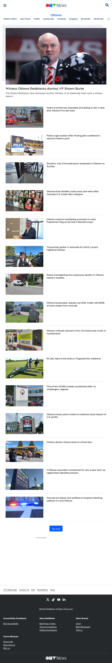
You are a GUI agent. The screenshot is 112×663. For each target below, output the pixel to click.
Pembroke (99, 19)
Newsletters (42, 590)
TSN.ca (79, 630)
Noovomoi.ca (9, 645)
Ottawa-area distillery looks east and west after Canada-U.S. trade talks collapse (73, 193)
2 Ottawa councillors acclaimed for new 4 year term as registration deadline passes (76, 471)
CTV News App (10, 590)
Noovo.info (8, 642)
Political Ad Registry (48, 630)
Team (52, 590)
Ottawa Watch (10, 19)
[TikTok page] (53, 599)
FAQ (33, 590)
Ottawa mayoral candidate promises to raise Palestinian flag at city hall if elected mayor (71, 220)
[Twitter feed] (47, 599)
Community (48, 19)
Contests (61, 19)
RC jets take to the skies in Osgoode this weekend (74, 358)
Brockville (85, 19)
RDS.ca (6, 648)
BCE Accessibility (11, 623)
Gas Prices (25, 19)
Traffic (37, 19)
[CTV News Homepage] (56, 5)
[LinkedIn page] (64, 599)
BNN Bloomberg (83, 627)
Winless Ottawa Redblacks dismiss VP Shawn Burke (45, 88)
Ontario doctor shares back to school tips (69, 442)
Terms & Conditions (48, 627)
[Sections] (5, 5)
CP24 (78, 623)
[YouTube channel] (58, 599)
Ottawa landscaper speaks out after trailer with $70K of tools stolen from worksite (76, 304)
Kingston (73, 19)
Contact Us (24, 590)
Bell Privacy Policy (47, 623)
